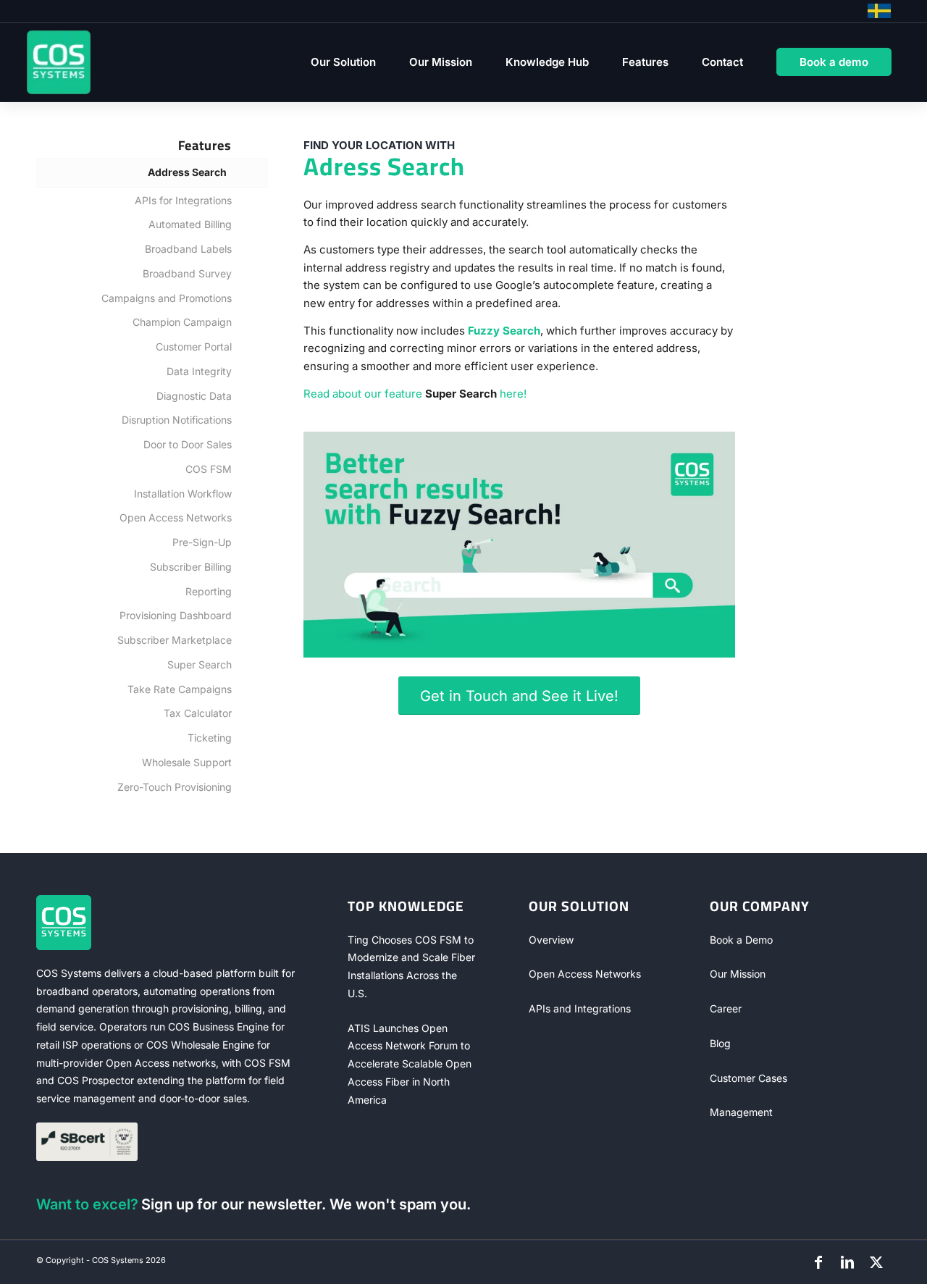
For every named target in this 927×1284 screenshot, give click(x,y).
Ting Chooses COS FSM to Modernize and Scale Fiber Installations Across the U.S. (411, 966)
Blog (720, 1043)
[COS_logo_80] (58, 62)
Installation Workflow (183, 493)
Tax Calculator (198, 713)
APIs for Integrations (183, 200)
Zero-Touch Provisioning (174, 787)
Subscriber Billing (191, 567)
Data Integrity (199, 371)
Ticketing (210, 737)
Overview (551, 939)
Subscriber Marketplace (174, 640)
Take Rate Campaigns (179, 689)
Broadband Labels (188, 249)
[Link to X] (876, 1262)
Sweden (879, 11)
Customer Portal (194, 346)
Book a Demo (741, 939)
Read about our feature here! (415, 393)
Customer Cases (748, 1078)
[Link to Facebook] (818, 1262)
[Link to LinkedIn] (847, 1262)
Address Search (187, 172)
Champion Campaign (182, 322)
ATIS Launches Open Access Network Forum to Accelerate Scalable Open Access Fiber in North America (409, 1064)
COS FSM (208, 469)
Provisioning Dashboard (175, 615)
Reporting (208, 591)
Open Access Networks (175, 517)
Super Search (199, 664)
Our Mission (737, 974)
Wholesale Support (187, 762)
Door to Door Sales (187, 444)
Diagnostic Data (194, 396)
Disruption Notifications (177, 420)
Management (741, 1112)
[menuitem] (343, 62)
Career (726, 1008)
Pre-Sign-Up (202, 542)
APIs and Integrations (580, 1008)
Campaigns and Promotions (166, 298)
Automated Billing (190, 224)
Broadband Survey (187, 273)
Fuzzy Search (504, 330)
